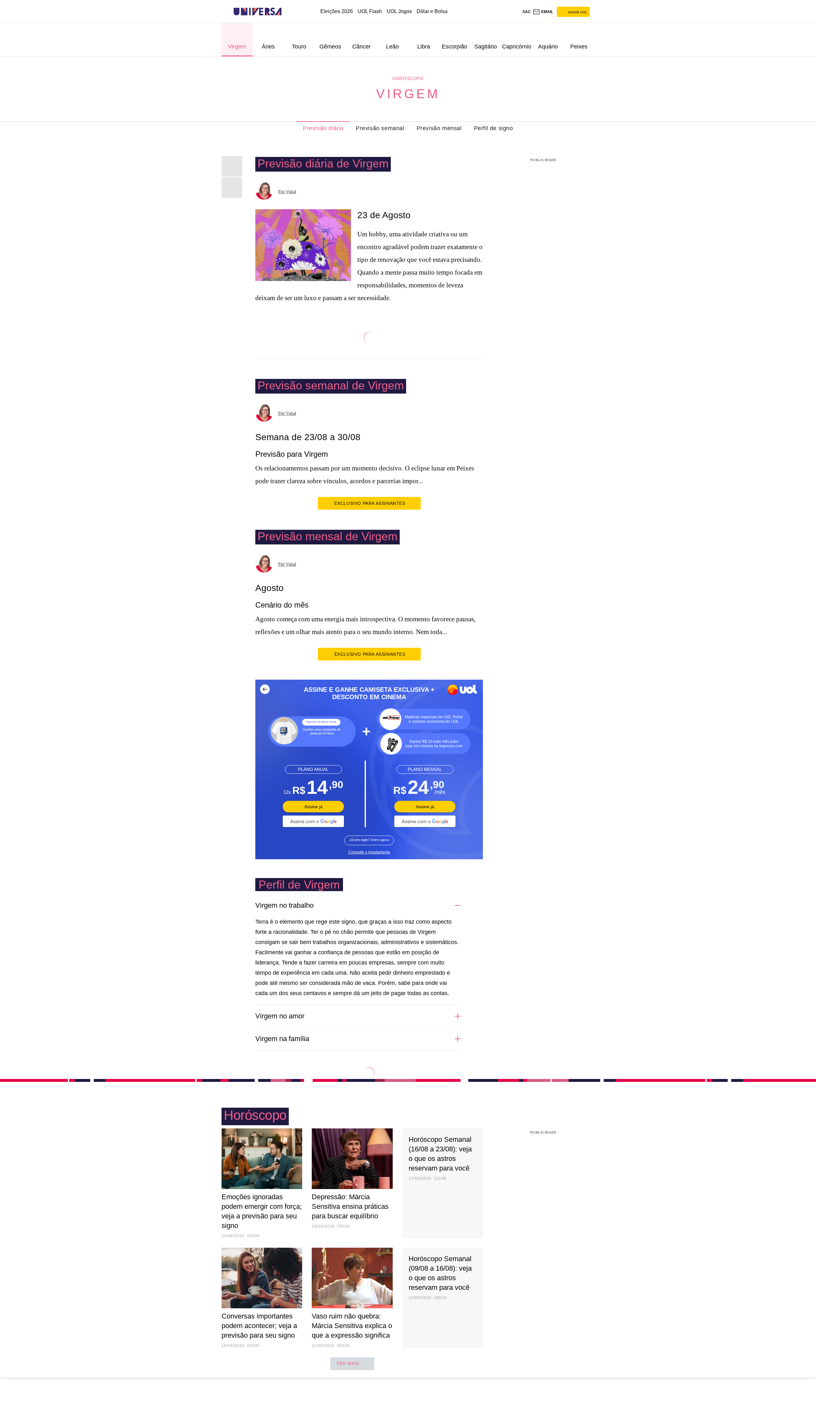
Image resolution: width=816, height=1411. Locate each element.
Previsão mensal (439, 128)
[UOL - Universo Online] (287, 12)
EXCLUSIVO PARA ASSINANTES (369, 503)
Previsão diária (323, 128)
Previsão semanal (380, 128)
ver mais (348, 1363)
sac (526, 12)
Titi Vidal (287, 191)
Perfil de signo (493, 128)
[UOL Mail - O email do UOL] (543, 12)
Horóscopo (407, 78)
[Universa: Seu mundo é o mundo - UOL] (257, 12)
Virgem (408, 94)
